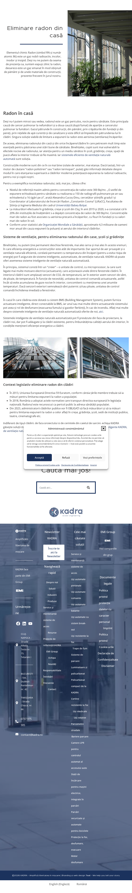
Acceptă (39, 457)
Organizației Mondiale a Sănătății (63, 224)
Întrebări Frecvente (48, 679)
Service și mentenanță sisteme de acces (50, 617)
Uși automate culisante (78, 595)
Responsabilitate (52, 670)
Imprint (93, 465)
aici (101, 311)
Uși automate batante (78, 607)
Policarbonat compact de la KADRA (78, 686)
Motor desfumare (77, 859)
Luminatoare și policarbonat (79, 670)
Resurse (52, 632)
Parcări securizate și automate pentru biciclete (79, 821)
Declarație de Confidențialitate (75, 465)
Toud (88, 875)
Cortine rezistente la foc (79, 702)
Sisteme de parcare (77, 658)
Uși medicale (80, 711)
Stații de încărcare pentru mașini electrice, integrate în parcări (78, 790)
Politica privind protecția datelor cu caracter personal (105, 606)
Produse (52, 601)
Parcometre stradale (77, 727)
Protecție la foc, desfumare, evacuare (79, 843)
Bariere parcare (79, 736)
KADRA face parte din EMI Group (22, 576)
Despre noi (52, 582)
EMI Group (52, 651)
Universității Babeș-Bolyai (71, 205)
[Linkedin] (24, 623)
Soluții (52, 588)
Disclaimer (107, 666)
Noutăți (52, 664)
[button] (103, 428)
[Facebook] (18, 623)
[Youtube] (30, 623)
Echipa (52, 657)
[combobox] (59, 487)
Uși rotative (80, 717)
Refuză (66, 457)
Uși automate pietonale (78, 582)
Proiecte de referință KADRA (52, 642)
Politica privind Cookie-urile (47, 465)
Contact (52, 689)
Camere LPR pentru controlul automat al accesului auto (79, 755)
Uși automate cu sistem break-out (80, 623)
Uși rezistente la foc (80, 639)
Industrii (52, 594)
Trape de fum (80, 648)
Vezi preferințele (92, 457)
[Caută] (89, 487)
